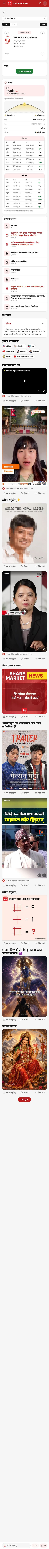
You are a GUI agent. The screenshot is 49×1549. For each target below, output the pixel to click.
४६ (36, 1545)
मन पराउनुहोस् (11, 401)
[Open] (24, 691)
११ (45, 1545)
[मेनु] (4, 3)
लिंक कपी (41, 401)
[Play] (24, 381)
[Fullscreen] (44, 391)
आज (43, 24)
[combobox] (24, 323)
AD (13, 24)
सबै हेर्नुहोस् (24, 1100)
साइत (7, 54)
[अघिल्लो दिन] (6, 33)
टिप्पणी (26, 401)
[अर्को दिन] (42, 33)
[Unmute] (39, 391)
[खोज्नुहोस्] (40, 3)
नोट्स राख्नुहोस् (26, 71)
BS (6, 24)
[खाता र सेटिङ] (45, 3)
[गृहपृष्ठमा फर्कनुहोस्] (4, 13)
